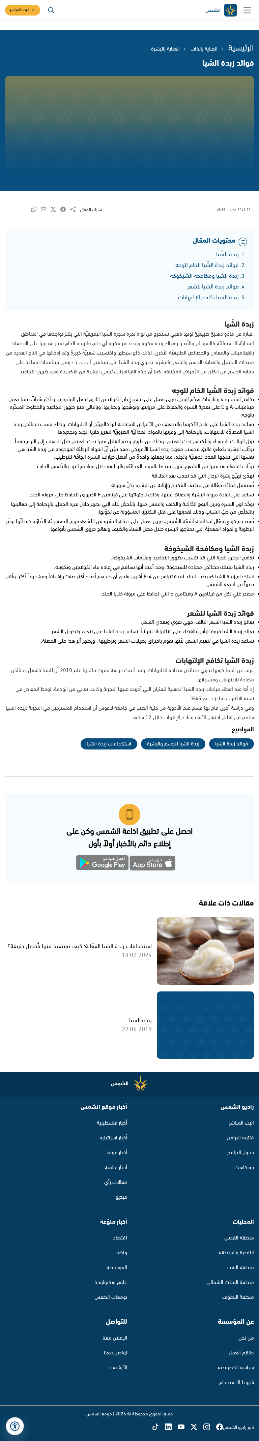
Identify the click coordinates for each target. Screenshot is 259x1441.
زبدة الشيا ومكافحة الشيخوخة (204, 276)
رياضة (121, 1253)
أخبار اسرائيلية (113, 1138)
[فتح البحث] (51, 10)
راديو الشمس (237, 1107)
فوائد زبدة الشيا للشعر (213, 286)
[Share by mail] (46, 210)
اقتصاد (120, 1238)
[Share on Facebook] (65, 210)
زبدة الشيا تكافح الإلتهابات (208, 297)
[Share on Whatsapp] (36, 210)
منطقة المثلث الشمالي (230, 1282)
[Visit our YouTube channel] (184, 1427)
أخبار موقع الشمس (104, 1107)
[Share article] (75, 210)
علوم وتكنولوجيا (110, 1282)
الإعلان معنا (115, 1338)
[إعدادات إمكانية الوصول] (15, 1426)
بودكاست (244, 1167)
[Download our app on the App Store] (153, 864)
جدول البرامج (240, 1153)
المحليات (243, 1222)
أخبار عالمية (116, 1167)
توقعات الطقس (110, 1297)
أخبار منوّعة (113, 1222)
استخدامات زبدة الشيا (109, 744)
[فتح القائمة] (247, 10)
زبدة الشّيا (227, 254)
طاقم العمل (241, 1353)
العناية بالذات (204, 49)
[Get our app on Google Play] (106, 864)
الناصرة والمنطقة (236, 1253)
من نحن (246, 1338)
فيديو (121, 1197)
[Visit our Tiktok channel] (158, 1427)
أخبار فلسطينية (112, 1123)
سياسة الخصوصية (236, 1368)
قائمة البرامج (240, 1138)
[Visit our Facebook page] (219, 1427)
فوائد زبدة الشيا (231, 744)
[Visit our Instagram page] (209, 1427)
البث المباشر (19, 10)
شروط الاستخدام (236, 1382)
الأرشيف (118, 1368)
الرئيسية (241, 48)
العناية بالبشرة (165, 49)
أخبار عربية (117, 1153)
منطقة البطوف (238, 1297)
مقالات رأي (115, 1182)
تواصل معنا (115, 1353)
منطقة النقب (240, 1267)
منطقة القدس (239, 1238)
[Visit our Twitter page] (197, 1427)
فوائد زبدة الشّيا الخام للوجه (207, 265)
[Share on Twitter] (55, 210)
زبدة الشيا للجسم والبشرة (173, 744)
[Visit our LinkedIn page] (171, 1427)
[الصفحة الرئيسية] (221, 10)
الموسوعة (117, 1267)
